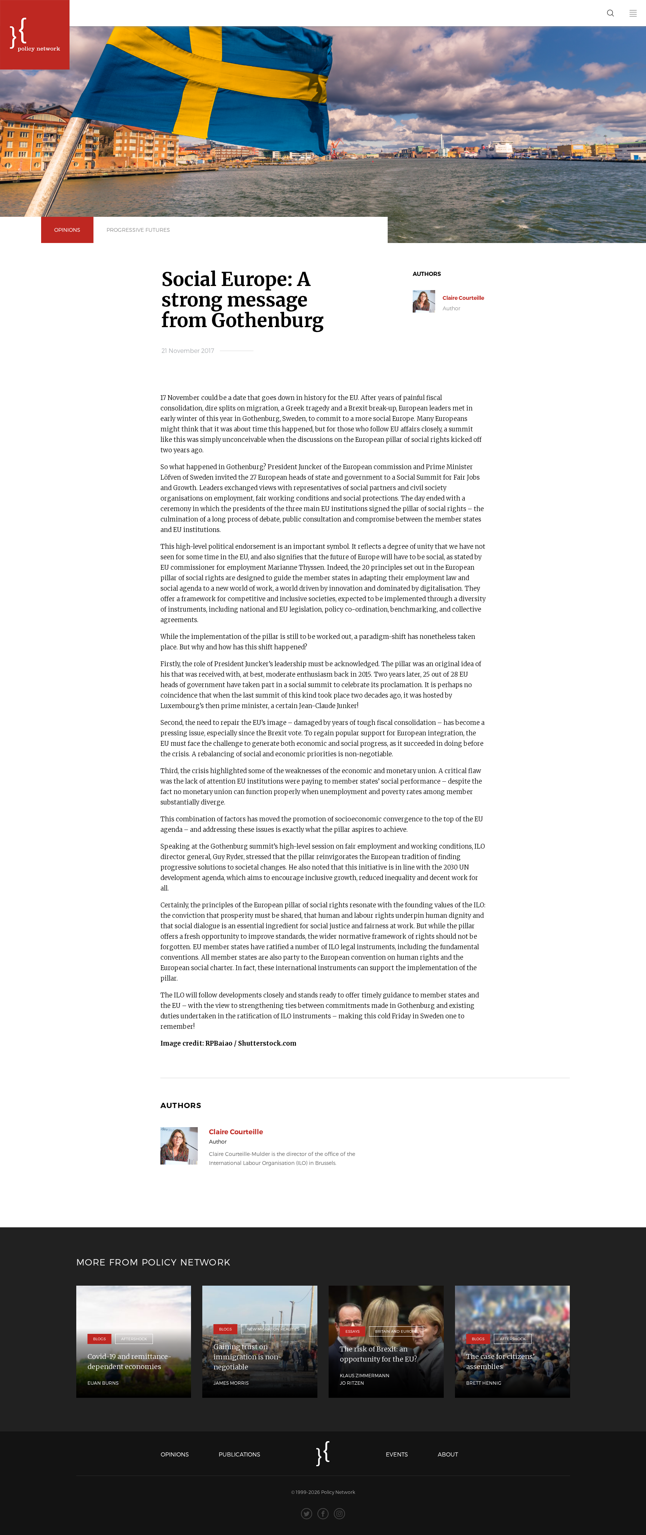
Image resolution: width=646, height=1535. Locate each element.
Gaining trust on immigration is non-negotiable (247, 1356)
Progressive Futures (138, 230)
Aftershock (134, 1338)
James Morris (231, 1382)
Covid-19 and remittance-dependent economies (129, 1361)
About (448, 1454)
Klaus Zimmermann (365, 1375)
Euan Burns (103, 1382)
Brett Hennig (483, 1382)
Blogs (99, 1338)
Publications (239, 1454)
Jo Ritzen (352, 1382)
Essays (352, 1331)
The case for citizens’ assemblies (500, 1361)
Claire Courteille (463, 298)
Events (397, 1454)
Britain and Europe (396, 1331)
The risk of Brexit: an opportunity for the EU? (378, 1354)
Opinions (67, 230)
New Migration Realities (273, 1329)
